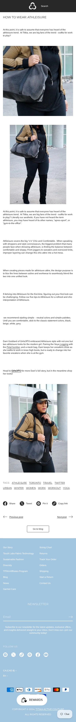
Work (42, 488)
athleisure (19, 482)
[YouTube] (46, 655)
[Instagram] (5, 655)
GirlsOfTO (16, 370)
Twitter (60, 482)
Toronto (35, 482)
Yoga (66, 488)
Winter (19, 488)
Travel (47, 482)
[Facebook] (38, 655)
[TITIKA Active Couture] (32, 6)
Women (31, 488)
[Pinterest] (30, 655)
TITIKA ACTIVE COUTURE (50, 709)
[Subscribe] (70, 617)
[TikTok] (22, 655)
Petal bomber (13, 347)
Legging (63, 344)
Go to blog (38, 529)
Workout (54, 488)
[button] (44, 6)
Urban (7, 488)
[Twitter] (13, 655)
